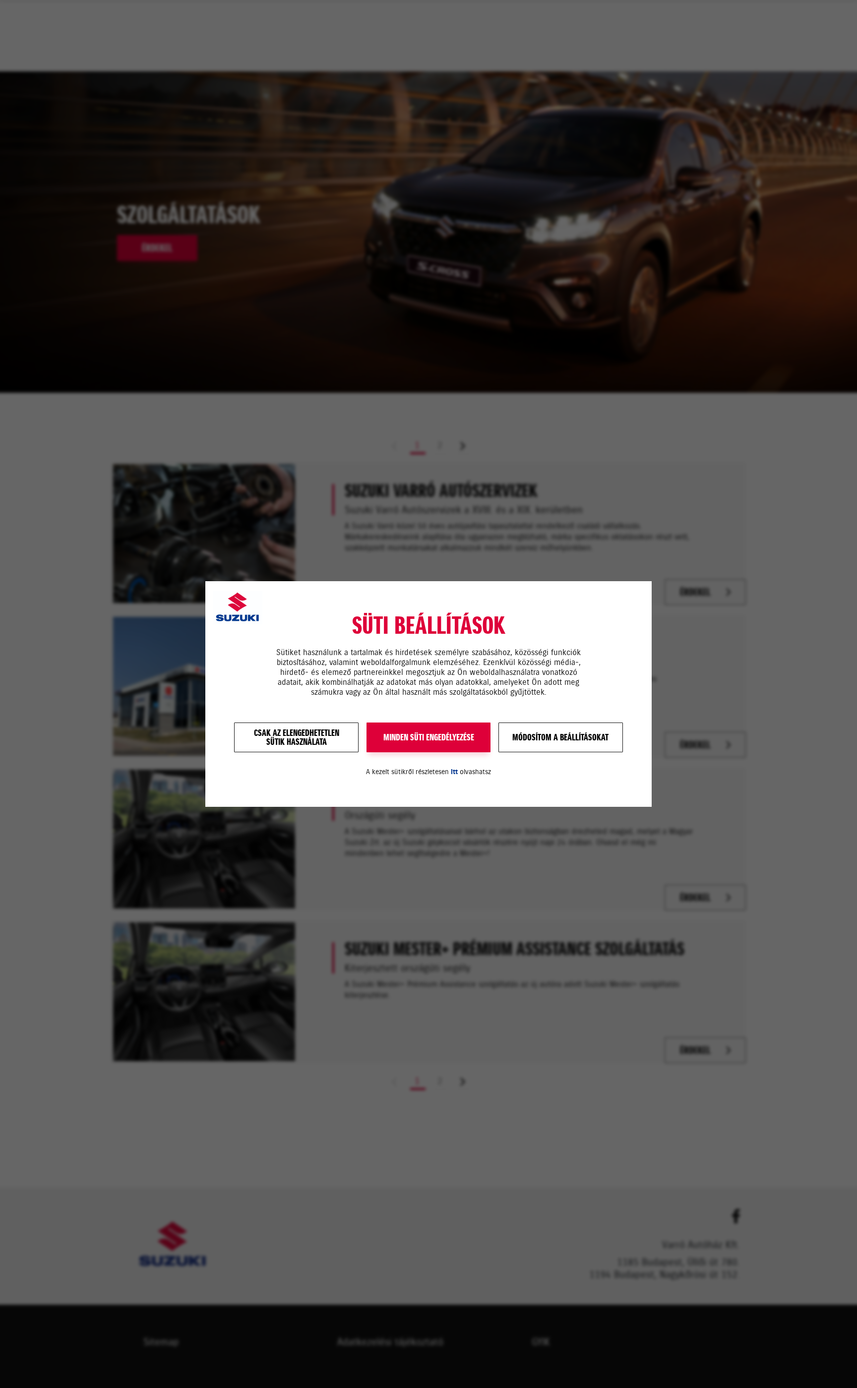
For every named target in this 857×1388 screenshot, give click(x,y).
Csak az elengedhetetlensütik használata (296, 737)
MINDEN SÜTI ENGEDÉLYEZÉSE (428, 737)
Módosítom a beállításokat (560, 737)
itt (454, 772)
